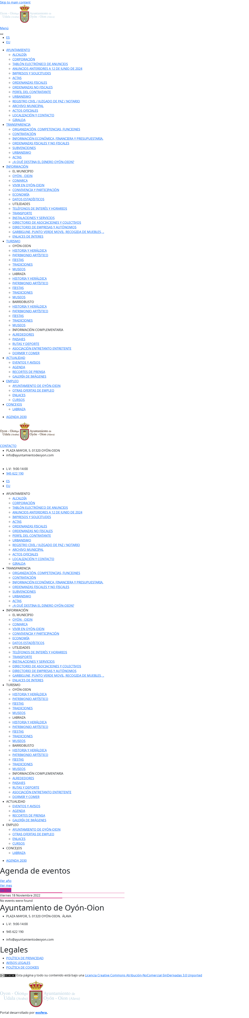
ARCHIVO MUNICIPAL (28, 106)
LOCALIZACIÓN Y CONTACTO (33, 115)
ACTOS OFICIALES (25, 110)
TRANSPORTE (22, 213)
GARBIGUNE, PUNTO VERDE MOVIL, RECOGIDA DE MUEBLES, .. (58, 232)
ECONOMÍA (20, 194)
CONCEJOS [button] (14, 848)
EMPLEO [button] (12, 825)
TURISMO (13, 241)
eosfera (41, 1012)
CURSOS (18, 400)
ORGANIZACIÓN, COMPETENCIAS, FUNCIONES (46, 129)
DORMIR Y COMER (25, 353)
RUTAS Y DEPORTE (25, 344)
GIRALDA (18, 120)
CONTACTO (8, 446)
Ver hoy (5, 890)
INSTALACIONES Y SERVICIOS (33, 218)
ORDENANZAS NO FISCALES (32, 87)
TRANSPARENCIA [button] (18, 568)
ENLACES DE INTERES (27, 236)
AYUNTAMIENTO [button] (18, 494)
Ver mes (6, 885)
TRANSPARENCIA (18, 124)
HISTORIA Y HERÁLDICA (29, 250)
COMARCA (20, 180)
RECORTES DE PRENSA (28, 372)
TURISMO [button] (13, 685)
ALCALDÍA (19, 54)
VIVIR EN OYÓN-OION (28, 185)
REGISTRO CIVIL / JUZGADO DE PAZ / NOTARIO (46, 101)
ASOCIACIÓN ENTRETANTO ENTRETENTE (41, 348)
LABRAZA (18, 409)
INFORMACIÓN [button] (17, 610)
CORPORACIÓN (23, 59)
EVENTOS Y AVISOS (26, 362)
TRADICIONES (22, 264)
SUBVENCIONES (24, 148)
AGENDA (18, 367)
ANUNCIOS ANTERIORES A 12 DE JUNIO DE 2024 (47, 68)
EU (8, 42)
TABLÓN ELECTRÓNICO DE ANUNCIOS (40, 64)
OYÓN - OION (22, 176)
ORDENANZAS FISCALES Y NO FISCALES (40, 143)
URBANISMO (21, 96)
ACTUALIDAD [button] (15, 801)
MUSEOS (18, 269)
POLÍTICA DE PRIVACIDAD (25, 958)
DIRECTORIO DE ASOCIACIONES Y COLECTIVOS (46, 222)
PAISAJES (18, 339)
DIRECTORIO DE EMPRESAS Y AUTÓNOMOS (44, 227)
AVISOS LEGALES (18, 963)
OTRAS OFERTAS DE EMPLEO (33, 390)
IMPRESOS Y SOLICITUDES (31, 73)
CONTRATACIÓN (24, 134)
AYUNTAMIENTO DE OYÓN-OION (36, 386)
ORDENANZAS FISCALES (29, 82)
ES (8, 37)
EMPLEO (12, 381)
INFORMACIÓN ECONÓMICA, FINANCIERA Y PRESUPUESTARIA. (57, 138)
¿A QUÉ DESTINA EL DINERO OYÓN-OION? (43, 162)
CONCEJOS (14, 404)
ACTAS (17, 78)
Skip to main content (15, 2)
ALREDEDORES (23, 334)
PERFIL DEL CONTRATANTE (31, 92)
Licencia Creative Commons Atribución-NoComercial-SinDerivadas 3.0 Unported (143, 975)
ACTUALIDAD (15, 358)
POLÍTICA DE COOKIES (22, 967)
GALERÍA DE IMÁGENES (29, 376)
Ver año (5, 881)
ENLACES (18, 395)
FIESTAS (18, 260)
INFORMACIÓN (17, 166)
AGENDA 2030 (16, 417)
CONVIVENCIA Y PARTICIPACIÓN (35, 190)
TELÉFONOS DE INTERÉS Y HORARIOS (39, 208)
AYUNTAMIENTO (18, 50)
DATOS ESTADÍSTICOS (28, 199)
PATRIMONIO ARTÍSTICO (30, 255)
